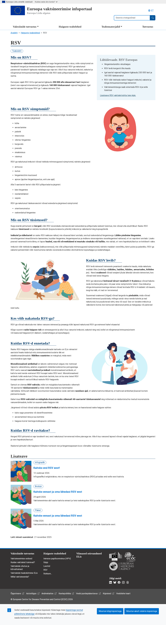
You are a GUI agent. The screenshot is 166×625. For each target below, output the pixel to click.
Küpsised (107, 593)
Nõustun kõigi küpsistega (110, 611)
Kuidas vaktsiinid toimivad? (23, 562)
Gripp (45, 562)
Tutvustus (147, 26)
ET (152, 10)
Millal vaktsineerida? (20, 577)
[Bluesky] (114, 582)
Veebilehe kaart (123, 593)
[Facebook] (119, 582)
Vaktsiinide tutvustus (24, 26)
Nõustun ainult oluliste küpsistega (141, 611)
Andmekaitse (47, 593)
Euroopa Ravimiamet (121, 566)
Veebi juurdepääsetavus (87, 593)
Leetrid (46, 566)
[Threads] (127, 582)
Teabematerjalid (111, 26)
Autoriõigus (31, 593)
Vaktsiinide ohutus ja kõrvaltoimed (20, 567)
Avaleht (14, 33)
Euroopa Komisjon (115, 556)
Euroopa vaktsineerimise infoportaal (59, 8)
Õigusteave (16, 593)
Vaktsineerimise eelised (21, 558)
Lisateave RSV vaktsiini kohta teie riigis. (118, 95)
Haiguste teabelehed (70, 26)
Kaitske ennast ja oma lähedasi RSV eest (57, 491)
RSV (45, 570)
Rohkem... (47, 573)
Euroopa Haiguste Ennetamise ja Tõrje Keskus (130, 557)
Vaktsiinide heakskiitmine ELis (24, 573)
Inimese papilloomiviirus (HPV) (57, 558)
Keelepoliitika (65, 593)
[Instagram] (123, 582)
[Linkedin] (110, 582)
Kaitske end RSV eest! (46, 467)
